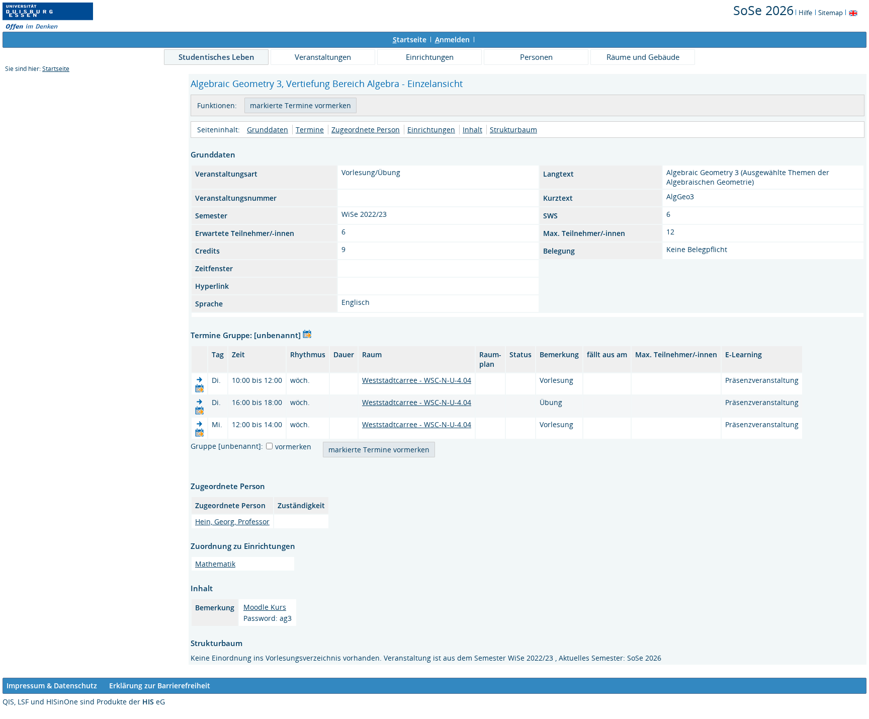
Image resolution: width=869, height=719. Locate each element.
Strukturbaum (513, 129)
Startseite (55, 68)
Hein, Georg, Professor (232, 521)
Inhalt (472, 129)
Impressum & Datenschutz (52, 685)
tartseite (409, 39)
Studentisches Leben (216, 57)
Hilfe (805, 12)
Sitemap (830, 12)
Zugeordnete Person (365, 129)
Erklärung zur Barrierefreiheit (159, 685)
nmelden (452, 39)
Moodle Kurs (264, 607)
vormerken (293, 446)
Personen (536, 57)
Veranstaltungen (323, 57)
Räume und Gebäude (642, 57)
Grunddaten (267, 129)
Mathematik (215, 564)
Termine (310, 129)
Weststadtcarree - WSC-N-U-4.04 (416, 380)
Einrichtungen (430, 57)
